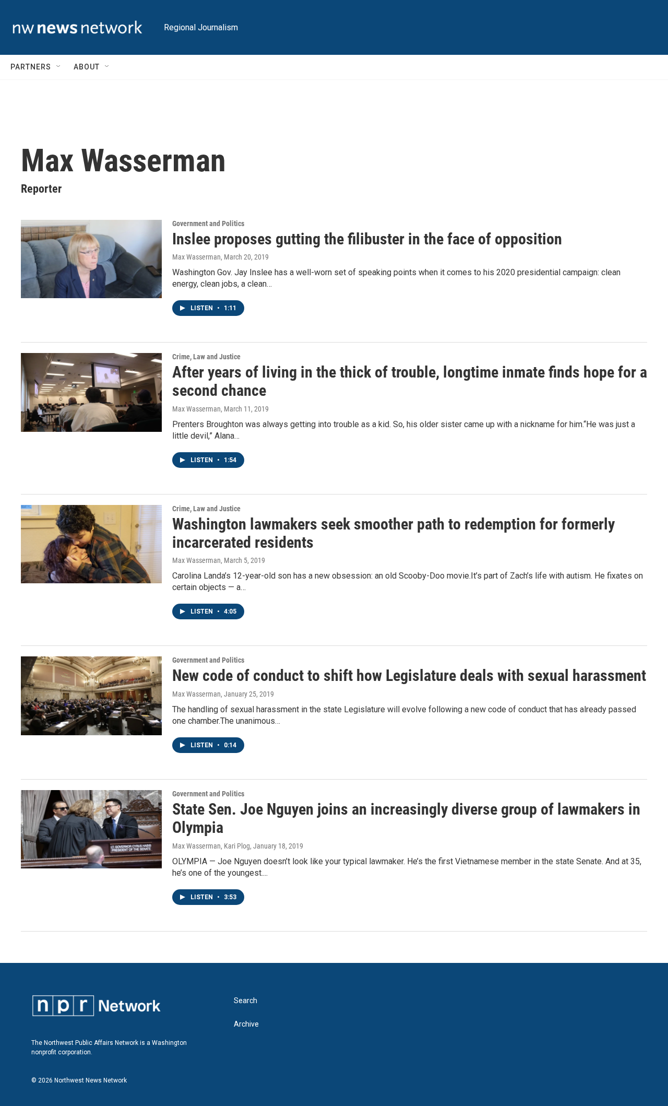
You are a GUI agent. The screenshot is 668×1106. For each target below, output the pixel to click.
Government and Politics (208, 223)
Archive (246, 1024)
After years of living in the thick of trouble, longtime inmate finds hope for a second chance (409, 381)
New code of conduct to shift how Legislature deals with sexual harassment (409, 675)
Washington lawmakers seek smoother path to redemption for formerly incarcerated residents (393, 533)
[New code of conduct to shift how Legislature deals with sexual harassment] (91, 695)
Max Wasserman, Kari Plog (211, 846)
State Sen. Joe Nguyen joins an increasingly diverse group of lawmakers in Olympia (406, 818)
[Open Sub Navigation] (59, 67)
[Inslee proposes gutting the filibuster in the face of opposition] (91, 259)
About (87, 67)
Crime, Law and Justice (206, 356)
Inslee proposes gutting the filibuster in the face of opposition (367, 239)
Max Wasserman (196, 257)
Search (245, 1001)
